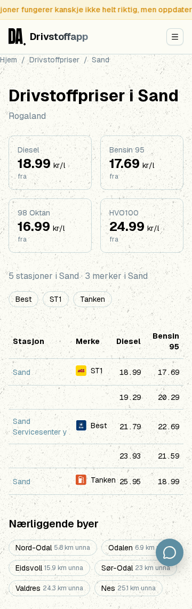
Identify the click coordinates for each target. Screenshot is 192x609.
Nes (128, 588)
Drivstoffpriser (54, 60)
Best (23, 299)
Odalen (139, 547)
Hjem (8, 60)
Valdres (49, 588)
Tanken (92, 299)
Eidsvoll (49, 568)
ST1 (56, 299)
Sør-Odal (135, 568)
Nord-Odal (52, 547)
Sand (21, 372)
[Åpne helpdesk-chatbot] (169, 552)
